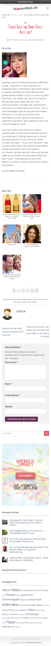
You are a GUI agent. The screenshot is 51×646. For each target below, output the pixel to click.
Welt (13, 627)
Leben (22, 610)
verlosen (6, 626)
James (22, 605)
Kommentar (11, 362)
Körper (16, 610)
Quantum (14, 614)
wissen (18, 627)
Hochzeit (35, 599)
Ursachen (38, 623)
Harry (19, 302)
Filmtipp (44, 590)
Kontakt (36, 639)
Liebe (20, 15)
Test (3, 623)
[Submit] (46, 433)
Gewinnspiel (10, 599)
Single (25, 618)
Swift (29, 302)
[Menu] (47, 8)
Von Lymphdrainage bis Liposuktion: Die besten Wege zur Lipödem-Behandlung (29, 549)
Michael (37, 610)
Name (8, 384)
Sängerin (44, 618)
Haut (22, 599)
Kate (38, 605)
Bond (23, 590)
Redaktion (40, 40)
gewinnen (27, 595)
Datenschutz (16, 639)
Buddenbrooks (33, 590)
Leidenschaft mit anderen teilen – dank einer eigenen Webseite (28, 559)
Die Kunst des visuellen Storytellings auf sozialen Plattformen (27, 540)
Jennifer (31, 605)
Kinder (5, 610)
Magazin (14, 15)
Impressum (27, 639)
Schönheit (18, 618)
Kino (11, 610)
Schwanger (32, 614)
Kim (43, 605)
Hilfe (27, 600)
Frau (3, 595)
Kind (47, 605)
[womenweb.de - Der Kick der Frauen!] (25, 8)
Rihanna (22, 614)
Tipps (10, 622)
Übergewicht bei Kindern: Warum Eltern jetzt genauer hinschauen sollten (26, 522)
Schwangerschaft (8, 618)
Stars (39, 618)
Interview (10, 604)
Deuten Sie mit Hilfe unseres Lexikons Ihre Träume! (12, 331)
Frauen (10, 595)
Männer (5, 614)
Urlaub (31, 623)
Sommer (32, 618)
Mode (42, 610)
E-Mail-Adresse (12, 395)
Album (6, 590)
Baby (16, 590)
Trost (26, 622)
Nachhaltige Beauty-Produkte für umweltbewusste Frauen (26, 532)
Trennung (20, 623)
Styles (24, 302)
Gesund (18, 595)
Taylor (34, 302)
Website (8, 407)
